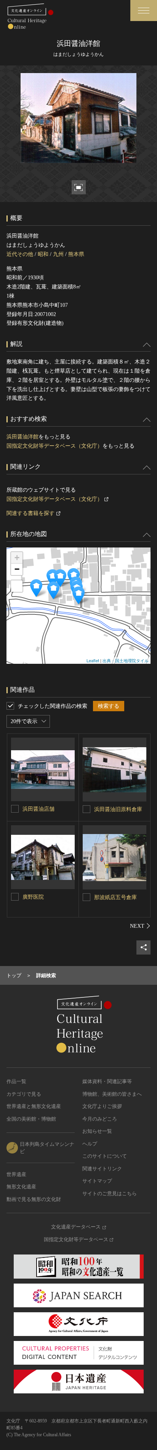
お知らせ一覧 (97, 1131)
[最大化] (16, 586)
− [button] (16, 569)
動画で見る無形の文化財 (33, 1199)
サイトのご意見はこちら (109, 1193)
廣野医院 (33, 897)
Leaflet (93, 660)
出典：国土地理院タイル (126, 660)
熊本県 (76, 254)
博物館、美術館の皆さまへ (112, 1094)
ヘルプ (89, 1144)
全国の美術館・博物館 (31, 1119)
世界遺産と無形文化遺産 (33, 1106)
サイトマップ (97, 1181)
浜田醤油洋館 (22, 437)
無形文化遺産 (21, 1186)
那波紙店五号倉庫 (115, 897)
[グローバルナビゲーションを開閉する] (143, 10)
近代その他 (19, 254)
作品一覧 (16, 1081)
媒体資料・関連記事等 (107, 1081)
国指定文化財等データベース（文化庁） (54, 446)
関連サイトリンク (102, 1168)
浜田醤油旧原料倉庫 (118, 809)
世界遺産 (16, 1174)
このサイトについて (104, 1156)
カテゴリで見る (23, 1094)
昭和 (43, 254)
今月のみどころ (99, 1119)
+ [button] (16, 557)
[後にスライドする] (140, 926)
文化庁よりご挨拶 (102, 1106)
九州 (58, 254)
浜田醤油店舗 (38, 809)
